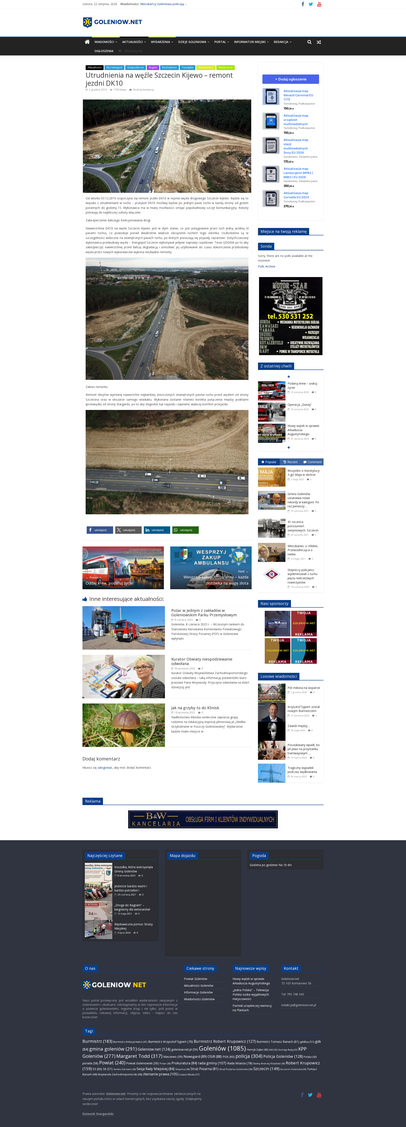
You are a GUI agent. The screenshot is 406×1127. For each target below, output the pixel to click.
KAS (273, 1049)
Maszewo (173, 1057)
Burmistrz (97, 1041)
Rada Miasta (239, 1063)
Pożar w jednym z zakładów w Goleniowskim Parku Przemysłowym (204, 613)
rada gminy (212, 1063)
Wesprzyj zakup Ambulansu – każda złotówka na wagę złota (216, 577)
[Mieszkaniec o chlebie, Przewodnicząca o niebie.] (273, 543)
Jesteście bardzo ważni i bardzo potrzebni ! (130, 888)
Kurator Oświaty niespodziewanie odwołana (201, 661)
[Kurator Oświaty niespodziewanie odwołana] (123, 657)
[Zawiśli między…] (273, 724)
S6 (107, 1069)
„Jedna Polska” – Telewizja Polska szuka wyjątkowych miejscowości (303, 433)
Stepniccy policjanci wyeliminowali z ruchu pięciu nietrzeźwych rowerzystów (302, 576)
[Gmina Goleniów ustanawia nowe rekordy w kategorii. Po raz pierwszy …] (273, 491)
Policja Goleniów (283, 1056)
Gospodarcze (135, 67)
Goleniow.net (154, 1049)
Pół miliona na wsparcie (304, 688)
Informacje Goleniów (198, 992)
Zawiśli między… (299, 726)
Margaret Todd (139, 1056)
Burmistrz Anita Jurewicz (130, 1041)
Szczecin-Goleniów (293, 1069)
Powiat (112, 1062)
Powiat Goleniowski (142, 1063)
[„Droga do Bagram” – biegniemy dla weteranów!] (99, 903)
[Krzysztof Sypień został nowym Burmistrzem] (273, 705)
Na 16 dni (285, 865)
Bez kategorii (114, 67)
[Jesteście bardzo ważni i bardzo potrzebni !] (99, 884)
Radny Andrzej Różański (269, 1063)
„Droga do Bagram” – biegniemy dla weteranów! (132, 907)
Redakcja (281, 42)
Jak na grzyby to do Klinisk (195, 707)
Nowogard (195, 1056)
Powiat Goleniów (195, 979)
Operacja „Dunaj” (299, 383)
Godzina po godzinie (264, 865)
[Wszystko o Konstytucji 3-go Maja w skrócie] (273, 468)
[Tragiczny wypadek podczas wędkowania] (273, 766)
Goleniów (222, 1048)
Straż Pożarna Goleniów (235, 1069)
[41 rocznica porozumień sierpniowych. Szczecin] (273, 519)
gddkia (307, 1042)
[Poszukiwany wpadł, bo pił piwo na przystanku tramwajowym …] (273, 743)
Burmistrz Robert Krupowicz (225, 1041)
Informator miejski (250, 42)
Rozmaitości (169, 67)
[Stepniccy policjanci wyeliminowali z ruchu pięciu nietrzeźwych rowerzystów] (273, 567)
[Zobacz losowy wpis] (319, 41)
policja (249, 1056)
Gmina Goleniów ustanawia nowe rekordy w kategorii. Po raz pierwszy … (303, 500)
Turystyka (187, 67)
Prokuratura (184, 1063)
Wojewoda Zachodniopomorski (120, 1074)
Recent (292, 462)
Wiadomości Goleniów (199, 999)
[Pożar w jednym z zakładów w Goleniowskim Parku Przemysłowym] (123, 608)
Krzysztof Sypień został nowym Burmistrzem (304, 709)
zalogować (104, 768)
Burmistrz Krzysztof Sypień (170, 1041)
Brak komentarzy (143, 89)
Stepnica (182, 1069)
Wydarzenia (160, 42)
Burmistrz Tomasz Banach (277, 1042)
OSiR (215, 1056)
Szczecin (266, 1068)
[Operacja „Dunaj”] (271, 384)
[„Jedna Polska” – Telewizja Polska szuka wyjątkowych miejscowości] (271, 427)
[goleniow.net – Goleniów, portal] (87, 42)
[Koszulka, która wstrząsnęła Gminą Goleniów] (99, 865)
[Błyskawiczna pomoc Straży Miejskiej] (99, 922)
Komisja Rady (288, 1049)
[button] (100, 530)
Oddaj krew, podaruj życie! (109, 580)
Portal (220, 42)
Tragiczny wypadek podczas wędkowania (302, 770)
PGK (229, 1057)
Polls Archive (266, 266)
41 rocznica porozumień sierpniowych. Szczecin (303, 526)
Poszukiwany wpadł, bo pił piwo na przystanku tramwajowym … (304, 749)
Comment (315, 462)
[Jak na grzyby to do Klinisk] (123, 706)
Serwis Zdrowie (124, 1069)
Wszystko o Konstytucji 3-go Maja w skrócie (304, 473)
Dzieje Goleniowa (192, 42)
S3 (97, 1069)
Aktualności (132, 42)
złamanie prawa (160, 1074)
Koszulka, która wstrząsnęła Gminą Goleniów (133, 869)
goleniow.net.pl (184, 1049)
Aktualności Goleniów (198, 986)
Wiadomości (104, 42)
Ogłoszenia (104, 51)
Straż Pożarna (204, 1068)
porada (90, 1063)
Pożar (165, 1063)
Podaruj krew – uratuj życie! (159, 4)
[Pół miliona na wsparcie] (273, 686)
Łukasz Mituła (189, 1074)
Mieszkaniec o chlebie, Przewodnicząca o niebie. (303, 550)
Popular (271, 462)
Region (153, 67)
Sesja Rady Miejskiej (155, 1068)
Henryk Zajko (257, 1049)
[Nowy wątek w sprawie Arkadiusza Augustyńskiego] (271, 405)
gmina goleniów (113, 1049)
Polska (310, 1057)
